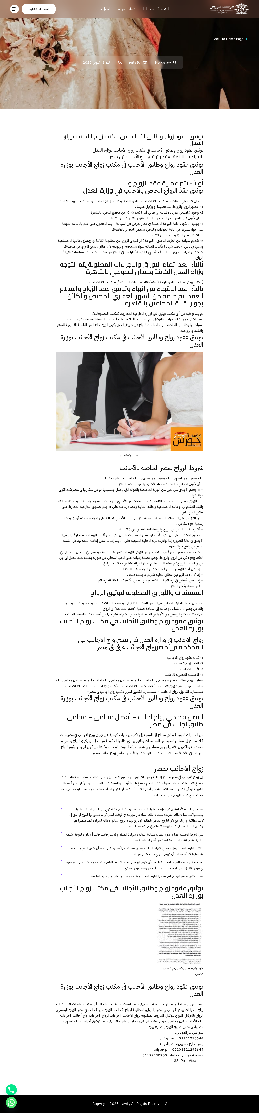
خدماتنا (148, 9)
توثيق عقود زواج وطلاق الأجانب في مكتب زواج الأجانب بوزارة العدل (148, 150)
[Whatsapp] (11, 1102)
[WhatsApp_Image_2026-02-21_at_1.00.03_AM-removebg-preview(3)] (228, 8)
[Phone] (11, 1089)
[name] (39, 9)
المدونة (134, 9)
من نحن (119, 9)
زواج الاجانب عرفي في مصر (126, 647)
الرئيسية (163, 9)
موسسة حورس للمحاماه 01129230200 (172, 1055)
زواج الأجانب (136, 156)
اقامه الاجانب (189, 669)
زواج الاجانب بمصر (178, 768)
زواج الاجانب (102, 639)
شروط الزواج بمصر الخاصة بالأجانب (161, 467)
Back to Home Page (228, 39)
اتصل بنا (104, 9)
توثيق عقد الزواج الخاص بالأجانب (163, 190)
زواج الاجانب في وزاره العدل (171, 639)
